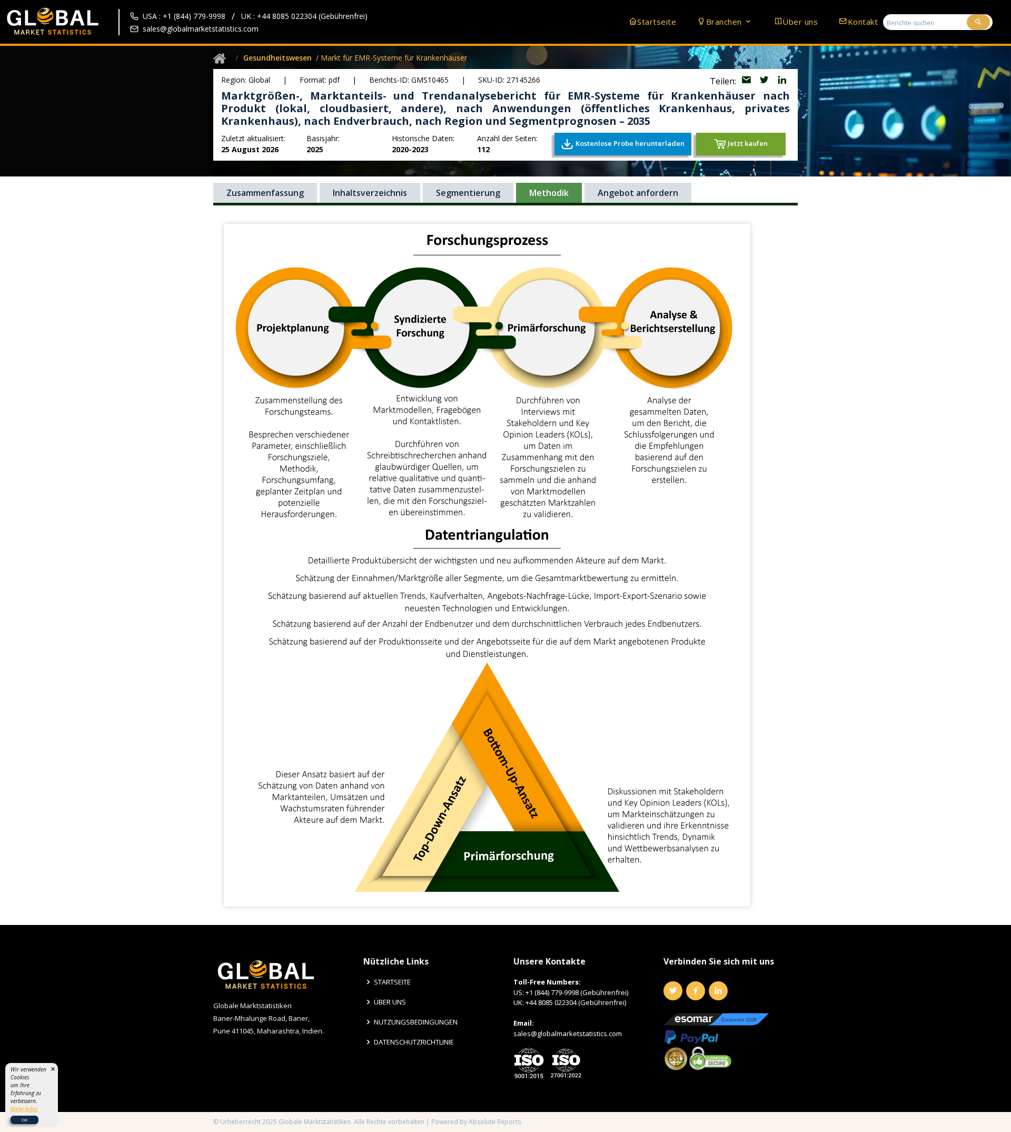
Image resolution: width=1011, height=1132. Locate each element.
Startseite (656, 21)
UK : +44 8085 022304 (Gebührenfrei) (304, 16)
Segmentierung (468, 193)
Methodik (549, 193)
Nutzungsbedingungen (416, 1022)
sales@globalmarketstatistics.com (201, 29)
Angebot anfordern (638, 193)
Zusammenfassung (265, 193)
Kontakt (863, 21)
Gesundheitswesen (277, 58)
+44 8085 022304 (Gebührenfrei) (576, 1002)
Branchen (725, 21)
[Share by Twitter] (765, 81)
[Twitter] (672, 990)
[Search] (978, 22)
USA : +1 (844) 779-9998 (184, 16)
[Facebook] (695, 990)
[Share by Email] (747, 81)
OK (24, 1120)
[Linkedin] (718, 990)
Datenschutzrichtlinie (414, 1042)
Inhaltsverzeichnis (370, 193)
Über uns (800, 21)
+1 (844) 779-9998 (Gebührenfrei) (577, 992)
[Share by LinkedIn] (782, 81)
